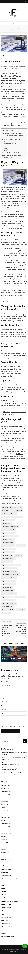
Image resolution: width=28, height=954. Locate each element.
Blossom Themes (14, 949)
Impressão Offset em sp (7, 561)
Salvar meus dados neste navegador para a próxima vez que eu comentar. (13, 725)
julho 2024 (5, 839)
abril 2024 (5, 849)
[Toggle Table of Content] (23, 130)
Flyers (4, 888)
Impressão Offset (18, 555)
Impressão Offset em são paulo (8, 558)
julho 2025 (5, 801)
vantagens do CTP (6, 613)
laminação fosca (6, 917)
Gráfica (4, 898)
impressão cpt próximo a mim (8, 549)
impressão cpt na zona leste (8, 539)
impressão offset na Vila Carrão (9, 568)
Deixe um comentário (12, 68)
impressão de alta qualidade (8, 552)
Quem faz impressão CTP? (11, 153)
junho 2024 (5, 843)
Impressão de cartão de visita (10, 901)
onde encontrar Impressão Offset (9, 603)
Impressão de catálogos (7, 555)
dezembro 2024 (6, 823)
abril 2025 (5, 811)
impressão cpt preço (21, 545)
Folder (4, 891)
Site (2, 714)
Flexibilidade (9, 151)
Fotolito (4, 895)
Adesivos (4, 863)
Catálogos (5, 882)
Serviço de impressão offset (8, 609)
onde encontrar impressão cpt (8, 600)
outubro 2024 (6, 830)
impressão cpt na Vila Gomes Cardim (10, 536)
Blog (13, 948)
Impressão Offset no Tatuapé (8, 581)
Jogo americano (6, 914)
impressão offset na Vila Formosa (9, 571)
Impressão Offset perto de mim (8, 584)
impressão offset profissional (8, 590)
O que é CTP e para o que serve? (12, 133)
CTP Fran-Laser (18, 510)
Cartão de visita (6, 875)
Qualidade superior (11, 143)
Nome (3, 698)
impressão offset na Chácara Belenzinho (10, 565)
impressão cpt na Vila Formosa (8, 533)
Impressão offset (7, 904)
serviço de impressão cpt (7, 606)
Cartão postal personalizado (9, 879)
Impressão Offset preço (7, 587)
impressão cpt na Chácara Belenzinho (10, 526)
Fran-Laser (19, 517)
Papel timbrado (6, 920)
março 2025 (5, 814)
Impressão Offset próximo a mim (9, 593)
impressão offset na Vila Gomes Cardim (10, 574)
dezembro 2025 (6, 791)
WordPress (14, 951)
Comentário (4, 682)
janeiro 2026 (5, 788)
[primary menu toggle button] (14, 23)
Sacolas (4, 933)
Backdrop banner (6, 869)
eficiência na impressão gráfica (8, 513)
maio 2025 (5, 807)
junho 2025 (5, 804)
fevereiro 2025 (6, 817)
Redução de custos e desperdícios (15, 145)
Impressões (5, 911)
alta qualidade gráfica (7, 507)
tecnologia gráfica (20, 609)
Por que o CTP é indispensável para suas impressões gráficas (13, 156)
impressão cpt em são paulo (8, 520)
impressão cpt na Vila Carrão (8, 529)
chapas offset (5, 510)
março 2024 (5, 852)
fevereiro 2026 (6, 785)
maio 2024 (5, 846)
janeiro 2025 (5, 820)
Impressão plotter (7, 907)
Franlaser (5, 66)
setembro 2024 (6, 833)
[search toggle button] (25, 1)
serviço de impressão (8, 936)
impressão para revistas (7, 597)
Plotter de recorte (7, 930)
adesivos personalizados (8, 866)
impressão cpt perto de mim (8, 545)
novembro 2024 (6, 827)
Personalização (6, 923)
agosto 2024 (5, 836)
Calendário (5, 872)
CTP (3, 55)
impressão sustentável (19, 597)
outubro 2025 (6, 798)
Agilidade (8, 149)
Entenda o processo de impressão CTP (14, 136)
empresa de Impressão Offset (8, 517)
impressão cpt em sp (6, 523)
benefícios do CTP (18, 507)
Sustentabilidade (10, 147)
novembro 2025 (6, 795)
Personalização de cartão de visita (11, 927)
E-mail (3, 706)
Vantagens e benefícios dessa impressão (12, 140)
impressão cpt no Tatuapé (7, 542)
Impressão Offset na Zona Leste (9, 577)
